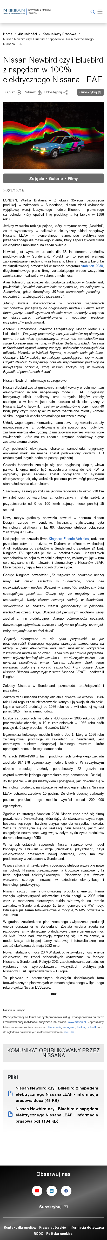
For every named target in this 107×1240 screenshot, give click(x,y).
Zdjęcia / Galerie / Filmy (53, 178)
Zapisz (9, 92)
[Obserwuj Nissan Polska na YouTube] (37, 1191)
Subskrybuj (88, 92)
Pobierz (30, 92)
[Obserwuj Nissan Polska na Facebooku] (66, 1191)
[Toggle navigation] (100, 12)
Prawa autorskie (52, 1227)
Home (7, 34)
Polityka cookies (59, 1233)
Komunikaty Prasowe (59, 34)
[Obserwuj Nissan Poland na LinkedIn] (51, 1191)
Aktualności (27, 34)
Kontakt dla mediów (20, 1227)
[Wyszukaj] (92, 12)
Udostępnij (53, 92)
